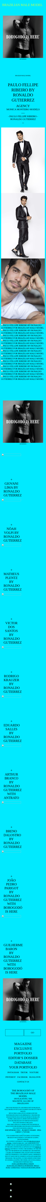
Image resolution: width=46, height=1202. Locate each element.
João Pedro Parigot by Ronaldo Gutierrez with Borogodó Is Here (11, 895)
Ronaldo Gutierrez (23, 119)
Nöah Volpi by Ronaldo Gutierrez (11, 534)
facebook (22, 1077)
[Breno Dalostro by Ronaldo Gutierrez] (11, 813)
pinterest (10, 1077)
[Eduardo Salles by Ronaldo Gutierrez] (11, 707)
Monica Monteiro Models (23, 109)
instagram (13, 1072)
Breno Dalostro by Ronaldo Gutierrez (11, 839)
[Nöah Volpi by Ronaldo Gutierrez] (11, 511)
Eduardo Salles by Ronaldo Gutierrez (11, 733)
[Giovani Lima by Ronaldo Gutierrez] (11, 466)
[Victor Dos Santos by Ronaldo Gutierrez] (11, 605)
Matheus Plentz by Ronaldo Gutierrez (11, 581)
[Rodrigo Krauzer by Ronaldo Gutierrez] (11, 658)
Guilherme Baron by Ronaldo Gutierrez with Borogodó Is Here (11, 958)
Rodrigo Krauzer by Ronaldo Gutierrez (11, 683)
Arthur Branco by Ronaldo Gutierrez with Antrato (11, 786)
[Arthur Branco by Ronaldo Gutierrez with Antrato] (11, 756)
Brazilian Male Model (22, 5)
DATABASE (23, 1062)
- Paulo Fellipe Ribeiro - (23, 116)
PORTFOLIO (23, 1053)
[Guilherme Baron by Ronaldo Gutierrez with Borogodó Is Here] (11, 927)
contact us (23, 1082)
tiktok (24, 1072)
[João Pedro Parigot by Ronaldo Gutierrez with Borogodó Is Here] (11, 862)
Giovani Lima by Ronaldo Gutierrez (11, 489)
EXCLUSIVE (23, 1048)
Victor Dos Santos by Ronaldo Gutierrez (11, 632)
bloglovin (35, 1077)
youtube (34, 1072)
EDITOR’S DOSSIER (23, 1058)
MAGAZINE (23, 1044)
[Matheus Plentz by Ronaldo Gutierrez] (11, 556)
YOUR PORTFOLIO (23, 1067)
